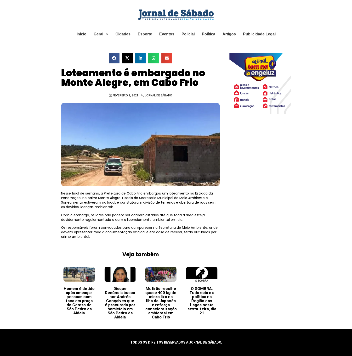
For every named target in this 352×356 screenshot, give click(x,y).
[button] (114, 58)
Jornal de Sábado (158, 95)
